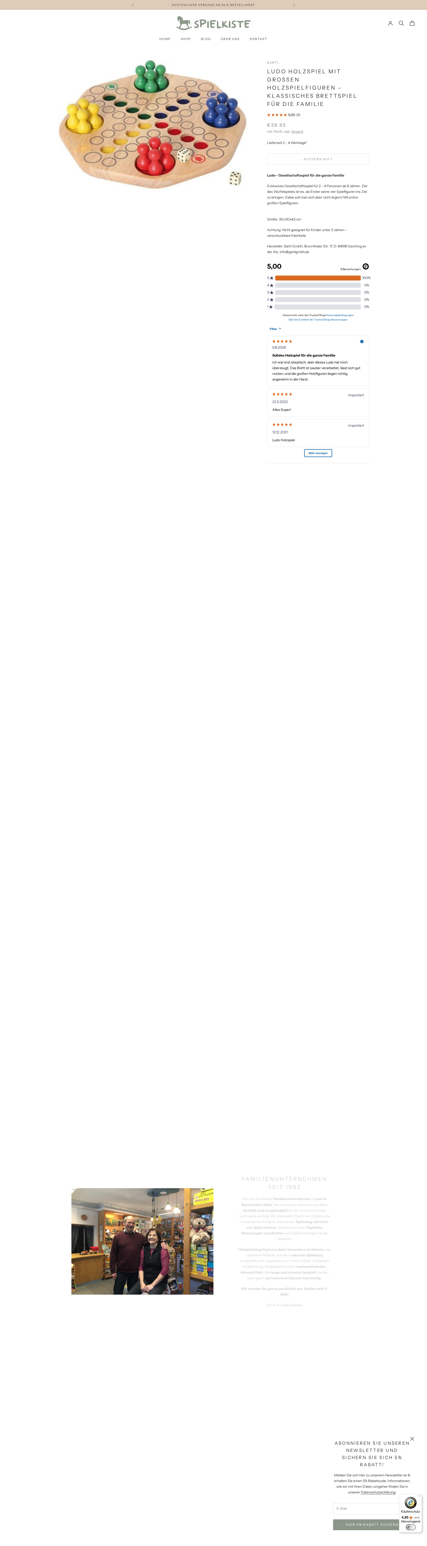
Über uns (230, 39)
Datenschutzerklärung (378, 1492)
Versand (297, 131)
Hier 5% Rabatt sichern (372, 1524)
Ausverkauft (318, 159)
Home (165, 39)
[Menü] (419, 1497)
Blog (206, 39)
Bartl (273, 62)
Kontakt (259, 39)
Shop (186, 39)
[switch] (411, 1527)
